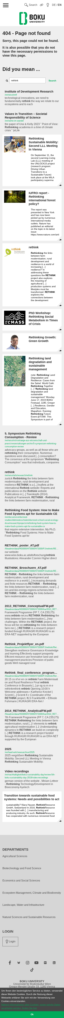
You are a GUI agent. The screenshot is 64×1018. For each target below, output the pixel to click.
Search (52, 80)
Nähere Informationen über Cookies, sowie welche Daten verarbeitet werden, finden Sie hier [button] (31, 1006)
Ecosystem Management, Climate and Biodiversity (31, 893)
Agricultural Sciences (14, 856)
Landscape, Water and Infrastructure (23, 905)
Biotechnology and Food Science (21, 868)
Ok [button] (32, 1014)
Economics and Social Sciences (21, 880)
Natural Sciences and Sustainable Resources (28, 917)
